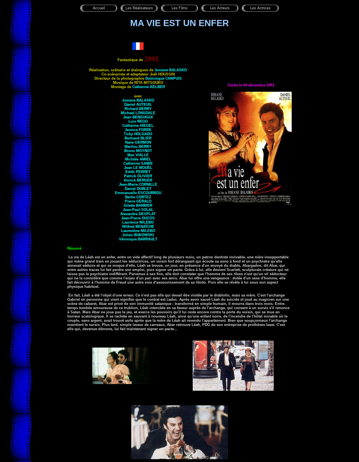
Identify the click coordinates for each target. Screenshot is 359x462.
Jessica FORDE (138, 130)
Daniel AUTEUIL (138, 104)
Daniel (138, 189)
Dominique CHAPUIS (163, 78)
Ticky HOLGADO (138, 134)
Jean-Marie (138, 184)
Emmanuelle (138, 193)
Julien (138, 235)
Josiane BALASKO (171, 70)
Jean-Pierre (138, 218)
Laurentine (138, 231)
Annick (138, 180)
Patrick (138, 176)
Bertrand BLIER (138, 138)
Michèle (138, 159)
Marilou (138, 146)
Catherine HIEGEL (138, 125)
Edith (138, 172)
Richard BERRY (138, 109)
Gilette (138, 205)
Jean (138, 168)
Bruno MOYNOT (138, 151)
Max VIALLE (138, 155)
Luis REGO (138, 121)
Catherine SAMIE (138, 163)
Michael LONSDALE (138, 113)
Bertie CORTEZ (138, 197)
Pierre (138, 201)
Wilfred (138, 226)
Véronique (138, 239)
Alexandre (138, 214)
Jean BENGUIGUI (138, 117)
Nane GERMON (138, 142)
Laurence (138, 222)
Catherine (148, 87)
